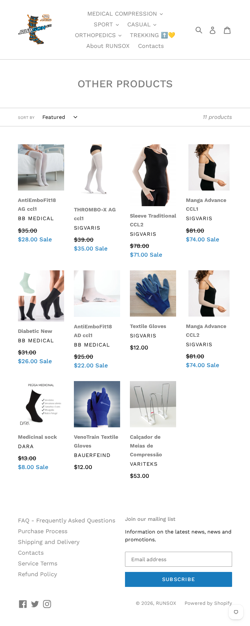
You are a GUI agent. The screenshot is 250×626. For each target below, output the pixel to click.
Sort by (26, 117)
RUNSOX (166, 603)
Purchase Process (42, 531)
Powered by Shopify (208, 603)
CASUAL (140, 24)
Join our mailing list (150, 519)
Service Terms (37, 563)
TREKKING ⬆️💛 (152, 35)
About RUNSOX (108, 45)
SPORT (104, 24)
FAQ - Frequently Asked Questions (66, 520)
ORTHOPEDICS (96, 35)
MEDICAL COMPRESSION (123, 13)
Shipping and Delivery (48, 541)
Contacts (151, 45)
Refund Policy (37, 574)
